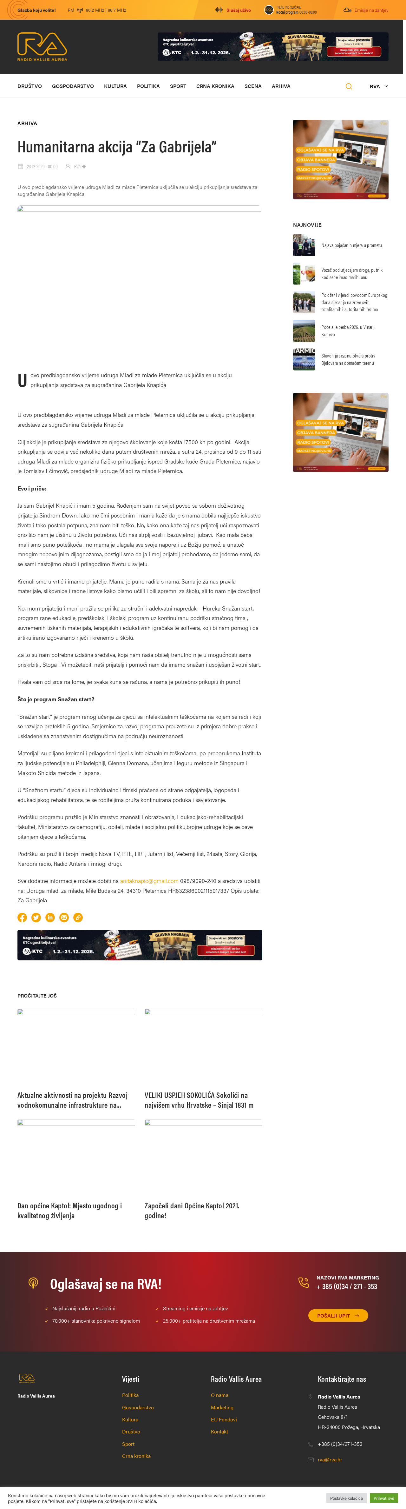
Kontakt (219, 1431)
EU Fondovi (224, 1419)
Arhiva (281, 86)
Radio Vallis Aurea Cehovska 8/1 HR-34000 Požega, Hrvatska (349, 1412)
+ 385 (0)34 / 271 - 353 (347, 1285)
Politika (148, 86)
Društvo (29, 86)
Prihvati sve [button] (384, 1498)
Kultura (115, 86)
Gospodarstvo (73, 86)
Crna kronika (215, 86)
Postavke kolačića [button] (346, 1498)
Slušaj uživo (238, 10)
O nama (219, 1395)
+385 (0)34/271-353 (340, 1443)
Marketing (222, 1407)
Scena (253, 86)
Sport (178, 86)
